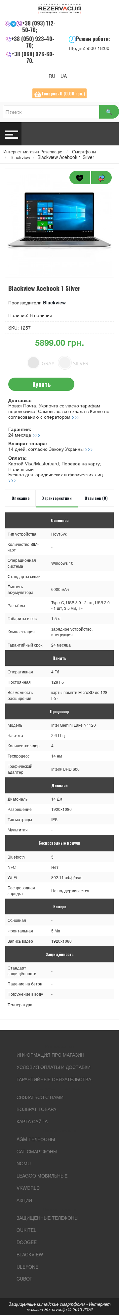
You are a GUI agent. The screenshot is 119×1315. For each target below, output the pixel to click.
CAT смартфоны (37, 1151)
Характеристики (57, 498)
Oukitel (26, 1230)
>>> (76, 416)
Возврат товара (36, 1109)
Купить (41, 384)
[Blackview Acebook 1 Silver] (59, 223)
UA (65, 76)
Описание (20, 498)
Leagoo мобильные (42, 1175)
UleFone (27, 1266)
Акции (24, 1200)
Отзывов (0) (96, 498)
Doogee (27, 1242)
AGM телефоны (36, 1139)
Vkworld (28, 1187)
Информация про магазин (50, 1054)
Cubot (24, 1278)
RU (54, 76)
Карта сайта (32, 1121)
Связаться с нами (40, 1097)
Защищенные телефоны (47, 1217)
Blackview (54, 302)
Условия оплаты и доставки (54, 1067)
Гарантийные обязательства (54, 1079)
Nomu (24, 1163)
